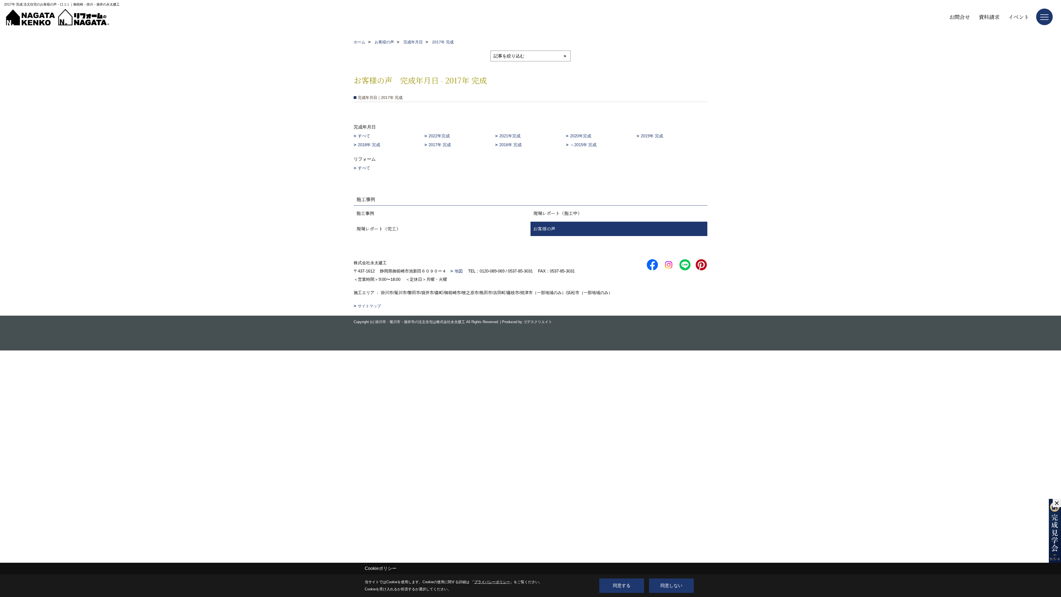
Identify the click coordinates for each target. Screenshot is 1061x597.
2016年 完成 (510, 144)
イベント (1018, 16)
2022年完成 (439, 135)
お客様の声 (544, 229)
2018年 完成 (369, 144)
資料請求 (989, 16)
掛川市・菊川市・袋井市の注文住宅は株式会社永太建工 (420, 322)
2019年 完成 (652, 135)
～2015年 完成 (583, 144)
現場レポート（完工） (378, 229)
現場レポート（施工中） (557, 213)
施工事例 (365, 213)
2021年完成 (510, 135)
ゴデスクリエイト (537, 322)
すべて (364, 135)
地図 (459, 271)
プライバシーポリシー (492, 582)
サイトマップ (369, 306)
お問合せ (959, 16)
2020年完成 (580, 135)
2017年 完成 (440, 144)
